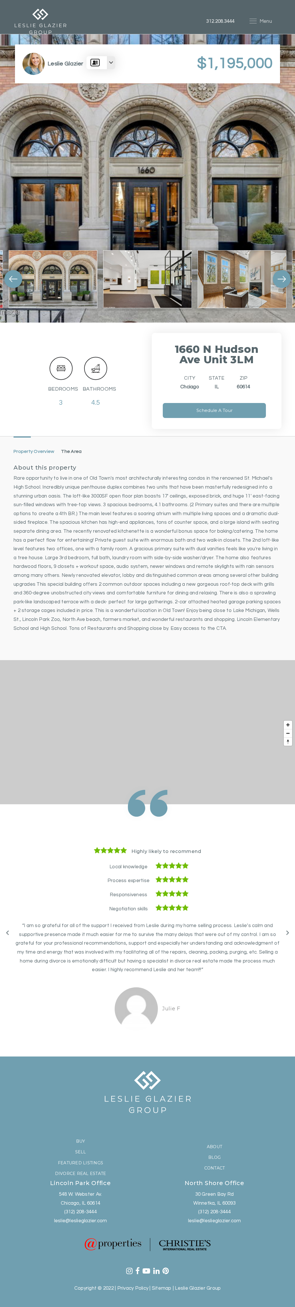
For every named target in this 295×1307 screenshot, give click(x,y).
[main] (147, 541)
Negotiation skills (128, 908)
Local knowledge (128, 866)
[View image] (53, 279)
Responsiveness (129, 894)
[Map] (147, 732)
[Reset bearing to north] (288, 741)
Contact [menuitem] (214, 1159)
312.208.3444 (220, 21)
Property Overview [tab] (34, 451)
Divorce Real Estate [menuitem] (80, 1164)
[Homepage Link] (40, 21)
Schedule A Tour (214, 410)
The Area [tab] (71, 451)
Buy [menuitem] (80, 1132)
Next (287, 928)
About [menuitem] (214, 1138)
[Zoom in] (288, 725)
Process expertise (128, 880)
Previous (8, 928)
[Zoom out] (288, 733)
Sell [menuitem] (80, 1143)
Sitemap (162, 1279)
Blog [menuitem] (214, 1148)
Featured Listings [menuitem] (80, 1154)
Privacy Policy (133, 1279)
